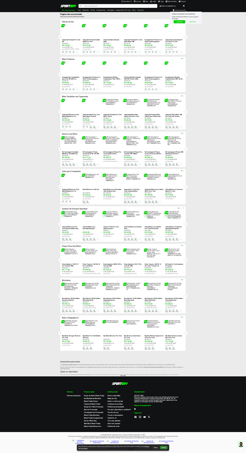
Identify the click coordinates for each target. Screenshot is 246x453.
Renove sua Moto (69, 134)
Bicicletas (66, 280)
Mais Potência (68, 59)
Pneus (134, 10)
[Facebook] (136, 417)
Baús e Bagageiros (70, 318)
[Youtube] (145, 417)
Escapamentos (101, 10)
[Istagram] (141, 417)
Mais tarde (193, 21)
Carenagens (110, 10)
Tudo (79, 10)
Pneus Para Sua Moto (71, 246)
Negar (156, 447)
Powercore (140, 10)
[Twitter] (150, 417)
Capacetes (85, 10)
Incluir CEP (179, 21)
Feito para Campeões (71, 171)
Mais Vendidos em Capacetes (75, 96)
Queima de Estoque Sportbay (74, 209)
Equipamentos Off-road (123, 10)
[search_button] (81, 6)
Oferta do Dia (68, 22)
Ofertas (92, 10)
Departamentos (70, 10)
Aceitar (163, 447)
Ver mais (123, 375)
